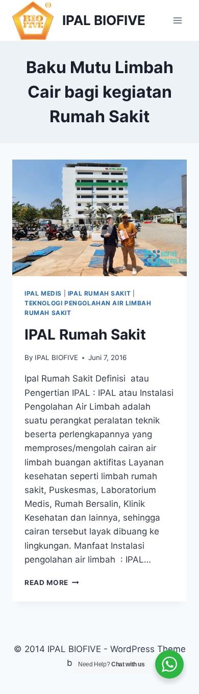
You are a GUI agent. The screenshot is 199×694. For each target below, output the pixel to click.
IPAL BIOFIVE (56, 357)
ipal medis (43, 293)
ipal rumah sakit (99, 293)
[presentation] (99, 218)
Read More (51, 582)
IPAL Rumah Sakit (85, 334)
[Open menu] (177, 20)
